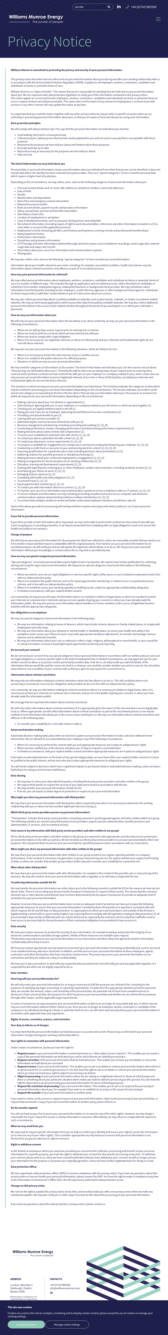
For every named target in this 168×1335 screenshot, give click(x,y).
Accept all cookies (26, 1324)
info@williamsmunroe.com (65, 1288)
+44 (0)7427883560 (143, 7)
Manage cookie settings (67, 1324)
